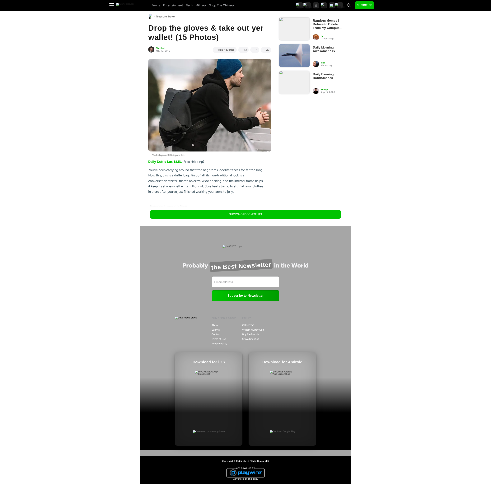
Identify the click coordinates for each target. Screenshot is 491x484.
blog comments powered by (168, 206)
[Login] (380, 5)
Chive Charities (250, 338)
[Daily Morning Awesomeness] (294, 55)
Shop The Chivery (221, 5)
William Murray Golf (253, 329)
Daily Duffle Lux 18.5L (165, 162)
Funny (156, 5)
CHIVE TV (248, 325)
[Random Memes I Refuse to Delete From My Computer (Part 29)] (294, 28)
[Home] (150, 17)
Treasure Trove (165, 16)
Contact (216, 334)
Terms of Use (219, 338)
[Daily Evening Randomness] (294, 82)
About (215, 325)
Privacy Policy (219, 343)
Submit (216, 329)
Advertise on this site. (245, 478)
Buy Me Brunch (250, 334)
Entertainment (173, 5)
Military (200, 5)
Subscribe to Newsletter (245, 295)
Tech (189, 5)
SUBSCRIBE (364, 5)
